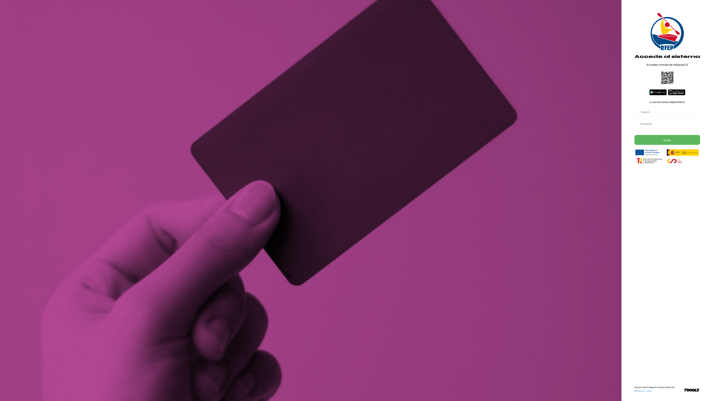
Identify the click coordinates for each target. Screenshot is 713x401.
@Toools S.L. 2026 (643, 391)
